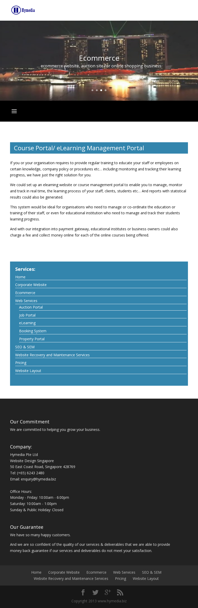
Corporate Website (31, 284)
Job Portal (27, 315)
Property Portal (32, 338)
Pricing (20, 362)
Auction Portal (31, 307)
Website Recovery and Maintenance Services (52, 354)
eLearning (27, 322)
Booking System (32, 330)
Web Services (26, 300)
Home (20, 276)
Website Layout (28, 370)
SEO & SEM (25, 346)
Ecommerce (25, 292)
